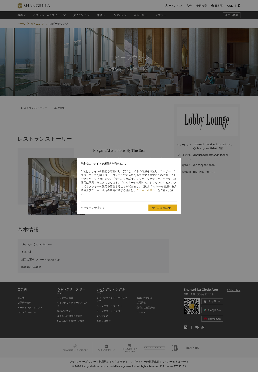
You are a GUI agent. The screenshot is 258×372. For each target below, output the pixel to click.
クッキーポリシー (147, 190)
